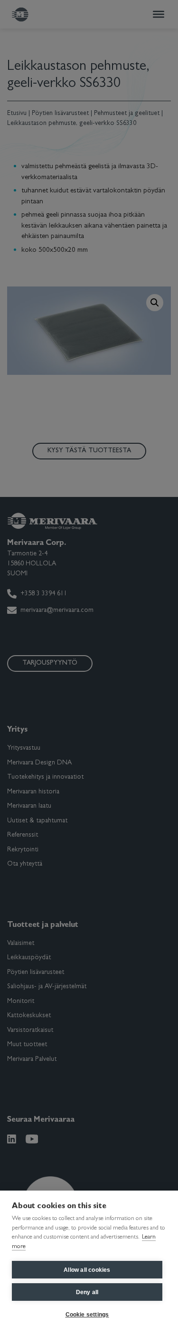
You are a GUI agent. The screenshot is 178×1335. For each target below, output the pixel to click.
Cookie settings (87, 1314)
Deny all (87, 1292)
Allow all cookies (87, 1270)
